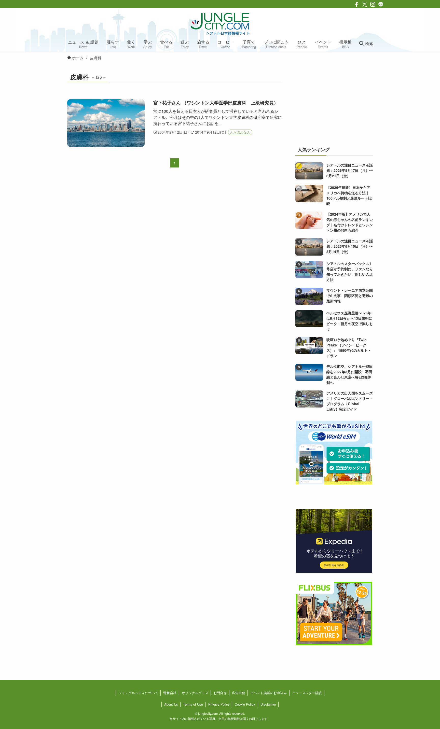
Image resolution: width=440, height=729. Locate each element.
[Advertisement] (334, 103)
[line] (381, 4)
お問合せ (220, 692)
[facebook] (356, 4)
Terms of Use (193, 704)
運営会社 (169, 692)
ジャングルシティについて (138, 692)
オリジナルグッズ (195, 692)
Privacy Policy (219, 704)
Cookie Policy (245, 704)
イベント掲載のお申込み (268, 692)
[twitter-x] (365, 4)
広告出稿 (238, 692)
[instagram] (373, 4)
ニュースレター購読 (307, 692)
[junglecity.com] (220, 23)
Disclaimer (268, 704)
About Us (171, 704)
